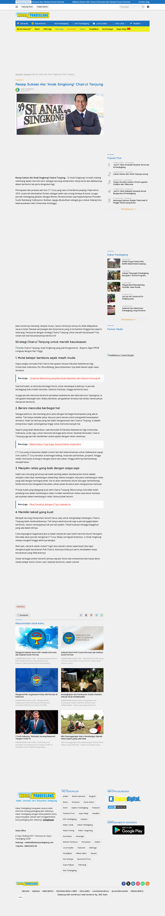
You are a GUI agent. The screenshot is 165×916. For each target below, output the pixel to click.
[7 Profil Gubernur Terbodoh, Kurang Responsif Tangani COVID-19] (36, 722)
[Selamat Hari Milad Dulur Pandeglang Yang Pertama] (111, 310)
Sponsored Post (84, 859)
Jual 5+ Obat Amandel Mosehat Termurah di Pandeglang (131, 166)
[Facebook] (124, 884)
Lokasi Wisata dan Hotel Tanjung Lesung (130, 174)
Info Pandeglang (70, 819)
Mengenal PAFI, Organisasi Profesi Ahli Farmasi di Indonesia (36, 695)
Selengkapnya (127, 209)
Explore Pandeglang (80, 807)
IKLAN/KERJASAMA (120, 891)
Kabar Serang (68, 830)
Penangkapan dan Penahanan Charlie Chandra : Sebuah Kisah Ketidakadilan (81, 695)
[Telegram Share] (96, 615)
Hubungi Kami (27, 7)
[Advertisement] (82, 52)
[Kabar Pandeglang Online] (32, 15)
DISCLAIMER (85, 891)
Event (65, 807)
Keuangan (80, 836)
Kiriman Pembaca (70, 842)
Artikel (65, 796)
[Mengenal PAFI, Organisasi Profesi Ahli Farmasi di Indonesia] (36, 680)
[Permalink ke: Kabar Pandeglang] (17, 89)
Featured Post (69, 813)
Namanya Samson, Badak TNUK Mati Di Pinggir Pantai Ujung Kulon (130, 201)
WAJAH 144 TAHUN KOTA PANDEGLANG (132, 297)
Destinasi (76, 802)
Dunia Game (89, 802)
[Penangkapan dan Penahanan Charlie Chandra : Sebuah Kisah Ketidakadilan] (82, 680)
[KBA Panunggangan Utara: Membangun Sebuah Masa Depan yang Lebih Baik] (82, 722)
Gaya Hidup (122, 29)
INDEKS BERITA (137, 891)
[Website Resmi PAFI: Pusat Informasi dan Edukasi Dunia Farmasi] (82, 638)
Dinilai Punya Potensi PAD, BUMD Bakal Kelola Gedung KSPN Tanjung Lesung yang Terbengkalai (134, 262)
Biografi (92, 796)
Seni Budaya (107, 29)
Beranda (19, 74)
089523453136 (30, 846)
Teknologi (59, 29)
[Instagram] (138, 884)
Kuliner (83, 29)
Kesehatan (71, 29)
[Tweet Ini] (86, 615)
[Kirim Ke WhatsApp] (102, 615)
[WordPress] (133, 884)
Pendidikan (94, 29)
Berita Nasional (23, 29)
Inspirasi (84, 819)
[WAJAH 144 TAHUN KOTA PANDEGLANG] (111, 298)
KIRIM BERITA (48, 891)
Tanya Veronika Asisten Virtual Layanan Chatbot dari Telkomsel (130, 183)
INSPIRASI (21, 607)
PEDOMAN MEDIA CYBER (66, 891)
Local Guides (68, 847)
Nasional (81, 847)
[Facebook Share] (81, 615)
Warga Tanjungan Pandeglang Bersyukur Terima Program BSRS (135, 274)
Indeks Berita (42, 7)
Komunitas (86, 842)
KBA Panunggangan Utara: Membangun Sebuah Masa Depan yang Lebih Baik (81, 737)
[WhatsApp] (143, 884)
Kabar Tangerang (85, 830)
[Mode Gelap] (148, 7)
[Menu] (17, 7)
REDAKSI (25, 891)
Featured (27, 74)
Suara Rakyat (68, 865)
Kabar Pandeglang (27, 89)
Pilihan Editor (81, 853)
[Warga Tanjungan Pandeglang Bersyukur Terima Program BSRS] (113, 275)
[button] (143, 7)
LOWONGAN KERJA (100, 891)
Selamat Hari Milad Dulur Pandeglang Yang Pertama (133, 309)
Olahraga (47, 29)
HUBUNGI (36, 891)
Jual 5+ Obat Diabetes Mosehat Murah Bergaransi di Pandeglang (129, 192)
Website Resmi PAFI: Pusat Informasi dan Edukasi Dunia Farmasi (78, 2)
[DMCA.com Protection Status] (117, 807)
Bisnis (37, 29)
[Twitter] (128, 884)
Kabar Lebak (68, 825)
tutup (20, 897)
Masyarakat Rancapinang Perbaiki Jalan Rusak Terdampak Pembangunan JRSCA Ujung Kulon (133, 286)
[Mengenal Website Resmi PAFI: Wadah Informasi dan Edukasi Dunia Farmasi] (36, 638)
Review (94, 853)
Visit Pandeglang (70, 870)
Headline (96, 813)
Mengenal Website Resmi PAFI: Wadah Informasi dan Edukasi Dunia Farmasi (35, 653)
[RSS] (147, 884)
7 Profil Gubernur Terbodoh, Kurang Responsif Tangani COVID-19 (35, 737)
